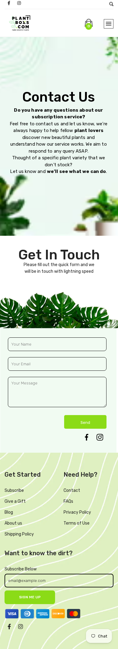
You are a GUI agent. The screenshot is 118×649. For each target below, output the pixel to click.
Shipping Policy (19, 534)
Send (85, 422)
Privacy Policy (77, 512)
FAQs (68, 501)
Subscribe (14, 490)
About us (13, 523)
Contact (72, 490)
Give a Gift (15, 501)
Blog (9, 512)
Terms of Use (77, 523)
